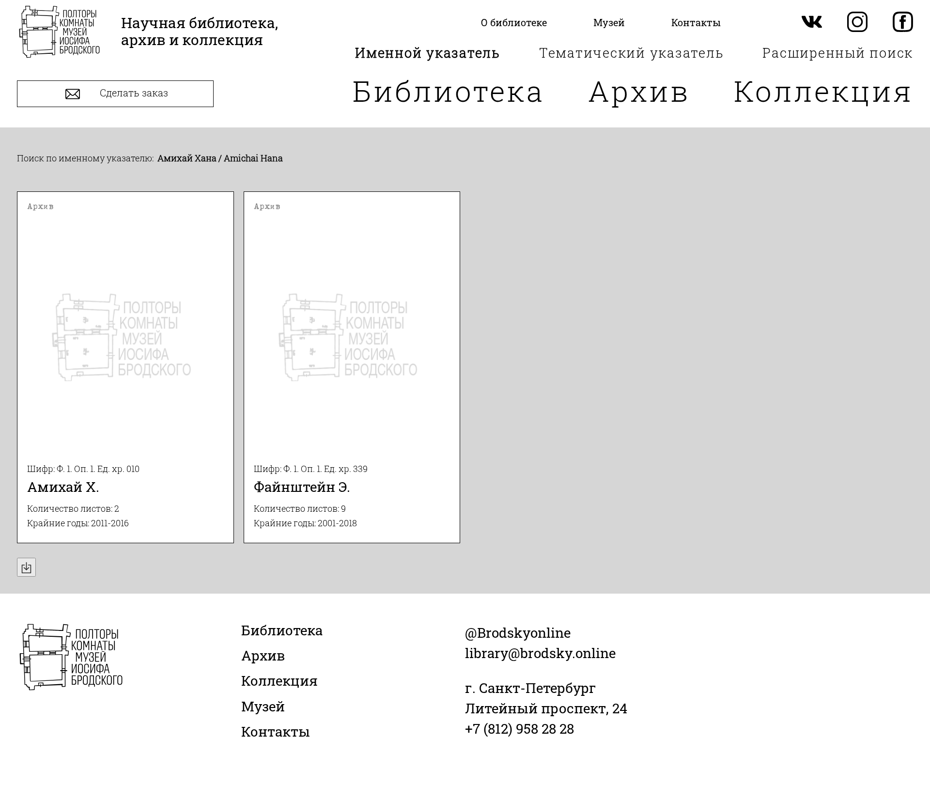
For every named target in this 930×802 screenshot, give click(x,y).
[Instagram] (857, 22)
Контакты (275, 731)
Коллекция (823, 90)
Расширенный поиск (837, 52)
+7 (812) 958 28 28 (519, 729)
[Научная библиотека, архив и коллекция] (59, 33)
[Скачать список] (26, 567)
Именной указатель (427, 52)
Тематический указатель (631, 52)
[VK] (812, 22)
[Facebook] (903, 22)
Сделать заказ (132, 93)
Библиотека (448, 90)
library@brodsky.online (540, 653)
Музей (263, 706)
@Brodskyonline (518, 633)
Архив (639, 90)
